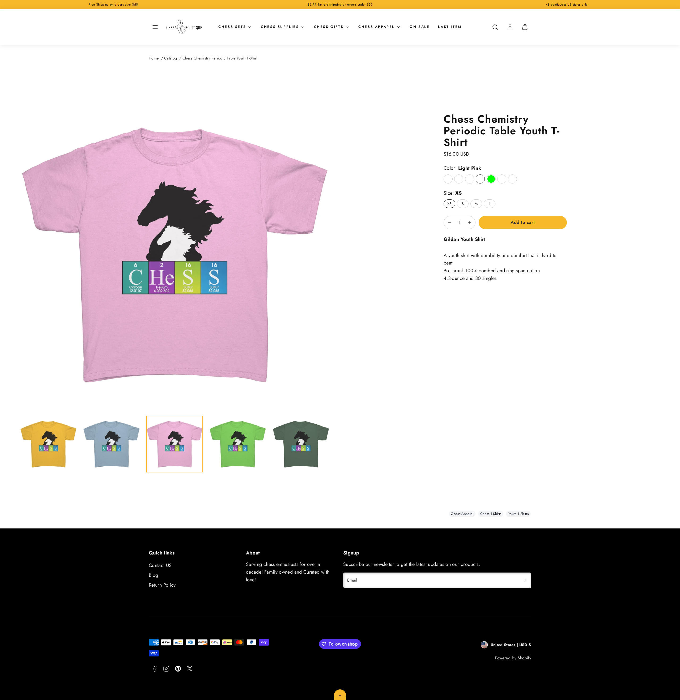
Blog (153, 575)
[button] (155, 27)
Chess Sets (232, 26)
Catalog (170, 58)
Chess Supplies (280, 26)
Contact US (160, 565)
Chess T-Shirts (491, 513)
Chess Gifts (329, 26)
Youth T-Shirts (518, 513)
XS (449, 203)
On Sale (420, 26)
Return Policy (162, 585)
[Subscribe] (525, 580)
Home (154, 58)
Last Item (449, 26)
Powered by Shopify (513, 658)
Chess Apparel (376, 26)
